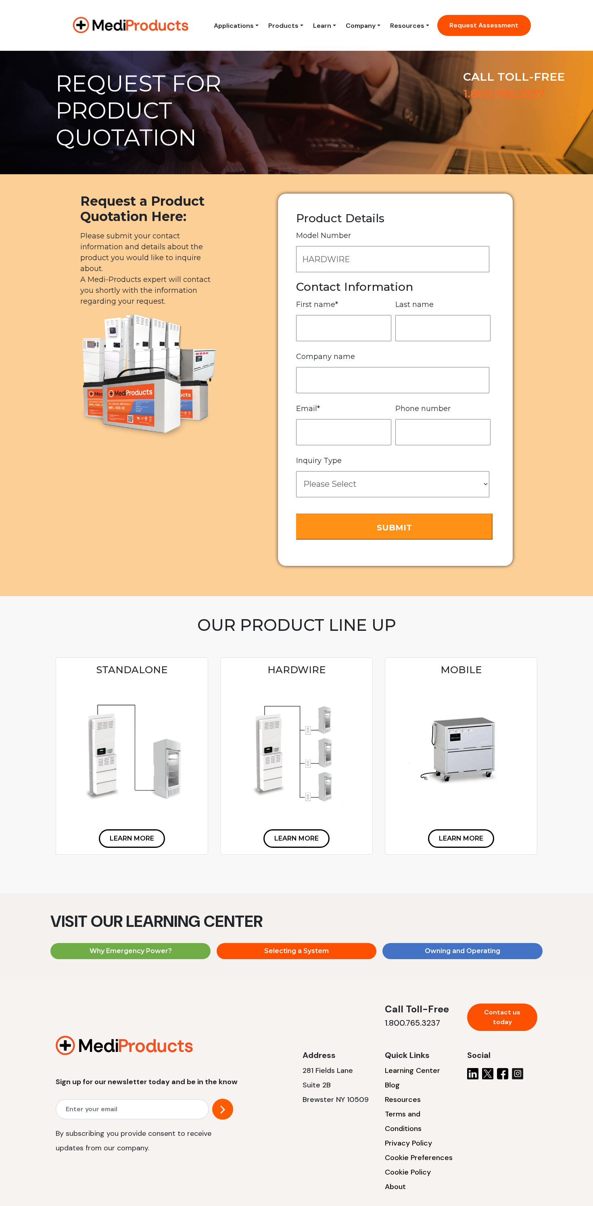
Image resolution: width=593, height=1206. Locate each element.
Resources (407, 25)
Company (361, 25)
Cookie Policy (408, 1172)
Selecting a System (296, 951)
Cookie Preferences (419, 1157)
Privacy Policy (408, 1143)
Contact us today (502, 1017)
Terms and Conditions (403, 1121)
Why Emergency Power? (131, 951)
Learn (322, 25)
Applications (234, 25)
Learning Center (412, 1070)
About (395, 1186)
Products (283, 25)
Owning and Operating (462, 951)
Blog (392, 1085)
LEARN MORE (132, 838)
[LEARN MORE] (132, 828)
